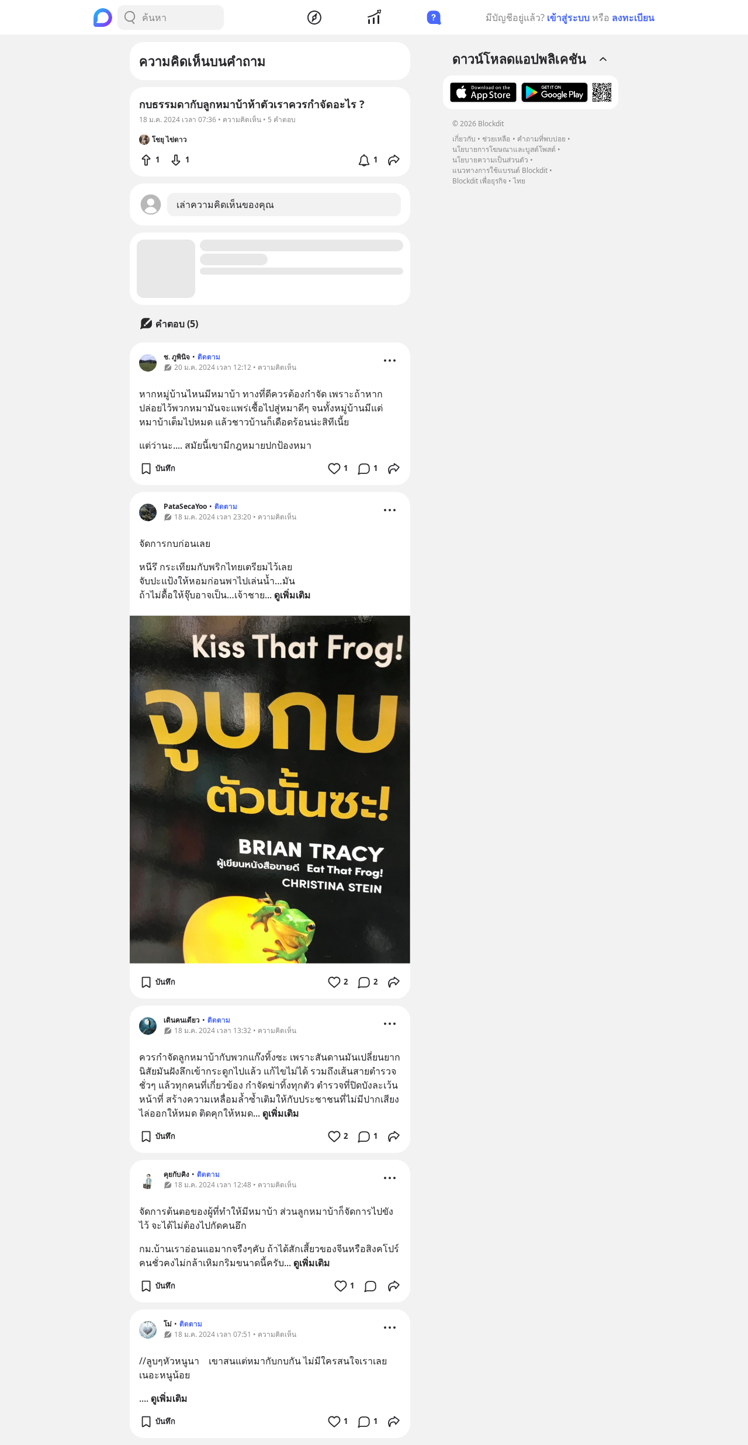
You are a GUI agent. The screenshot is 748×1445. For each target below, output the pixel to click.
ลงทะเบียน (633, 17)
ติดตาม (209, 357)
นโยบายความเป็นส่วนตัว (490, 160)
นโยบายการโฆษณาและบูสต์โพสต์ (504, 149)
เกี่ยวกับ (464, 139)
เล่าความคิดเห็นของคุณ (225, 204)
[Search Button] (129, 17)
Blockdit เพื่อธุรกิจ (479, 181)
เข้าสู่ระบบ (568, 17)
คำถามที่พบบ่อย (541, 139)
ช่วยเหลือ (496, 139)
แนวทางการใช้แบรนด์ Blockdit (500, 170)
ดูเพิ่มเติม (292, 594)
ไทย (519, 181)
